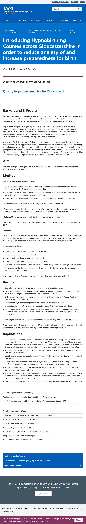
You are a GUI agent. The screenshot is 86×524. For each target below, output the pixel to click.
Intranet (82, 2)
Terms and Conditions (63, 508)
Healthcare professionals (60, 2)
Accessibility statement (39, 508)
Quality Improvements (73, 31)
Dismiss (78, 520)
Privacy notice (77, 508)
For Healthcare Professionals (14, 31)
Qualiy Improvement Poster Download (33, 91)
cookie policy (30, 521)
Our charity (74, 2)
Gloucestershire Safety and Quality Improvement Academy (45, 31)
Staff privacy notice (7, 511)
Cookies (51, 508)
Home (5, 30)
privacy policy (44, 521)
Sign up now (43, 493)
